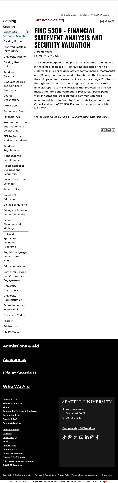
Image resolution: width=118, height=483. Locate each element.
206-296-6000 (73, 418)
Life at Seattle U (19, 372)
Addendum (11, 326)
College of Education (10, 197)
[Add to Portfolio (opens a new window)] (102, 21)
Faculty (8, 320)
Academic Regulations (11, 148)
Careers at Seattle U (13, 453)
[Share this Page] (105, 21)
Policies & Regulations (45, 475)
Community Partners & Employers (20, 411)
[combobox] (89, 14)
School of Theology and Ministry (12, 224)
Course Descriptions (12, 97)
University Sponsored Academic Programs (10, 240)
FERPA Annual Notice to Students (15, 138)
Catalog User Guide (12, 64)
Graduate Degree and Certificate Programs (14, 86)
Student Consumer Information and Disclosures (16, 126)
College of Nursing (15, 204)
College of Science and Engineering (15, 212)
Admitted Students (12, 403)
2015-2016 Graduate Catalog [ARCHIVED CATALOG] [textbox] (85, 15)
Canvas (6, 433)
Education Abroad (15, 266)
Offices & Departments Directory (19, 461)
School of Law (12, 189)
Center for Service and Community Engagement (15, 276)
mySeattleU (8, 437)
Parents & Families (12, 423)
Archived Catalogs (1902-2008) (15, 49)
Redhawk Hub (10, 429)
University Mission (15, 56)
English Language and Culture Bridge (15, 256)
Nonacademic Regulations (12, 157)
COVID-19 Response (12, 465)
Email (5, 441)
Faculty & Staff (10, 419)
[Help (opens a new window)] (113, 21)
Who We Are (16, 386)
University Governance (11, 287)
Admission (10, 105)
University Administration (13, 297)
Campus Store (10, 449)
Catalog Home (13, 41)
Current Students (11, 415)
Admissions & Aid (21, 346)
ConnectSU (8, 445)
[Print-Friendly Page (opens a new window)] (109, 21)
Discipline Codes (14, 315)
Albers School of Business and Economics (14, 170)
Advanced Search (14, 36)
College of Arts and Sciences (15, 181)
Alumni (6, 407)
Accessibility (94, 475)
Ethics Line (106, 475)
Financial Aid (12, 116)
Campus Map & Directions (78, 428)
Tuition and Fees (14, 111)
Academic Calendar (10, 74)
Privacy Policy (63, 475)
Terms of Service (79, 475)
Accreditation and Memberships (15, 307)
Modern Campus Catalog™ (90, 481)
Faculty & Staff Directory (15, 457)
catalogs (19, 481)
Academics (14, 359)
